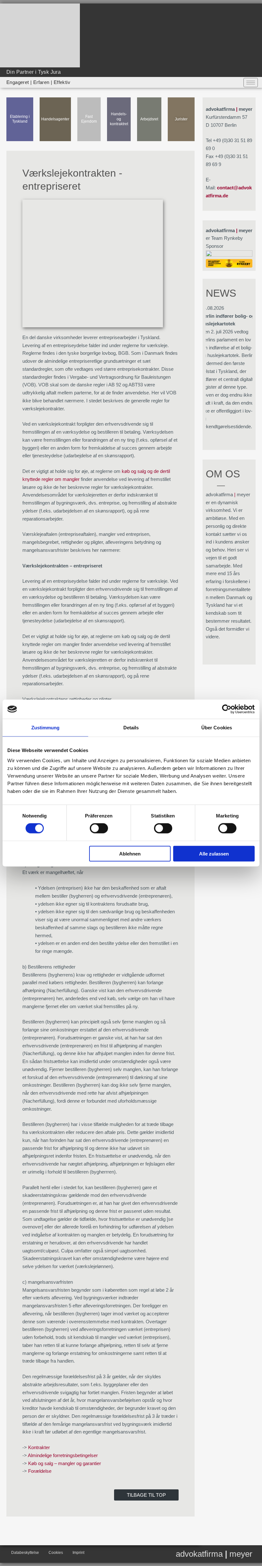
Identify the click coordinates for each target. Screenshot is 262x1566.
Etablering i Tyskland (20, 119)
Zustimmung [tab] (45, 727)
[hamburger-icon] (250, 82)
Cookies (56, 1552)
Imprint (78, 1552)
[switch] (99, 828)
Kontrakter (39, 1447)
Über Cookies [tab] (216, 727)
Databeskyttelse (25, 1552)
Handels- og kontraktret (119, 119)
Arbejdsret (149, 119)
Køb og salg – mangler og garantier (64, 1463)
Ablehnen (130, 853)
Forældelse (39, 1471)
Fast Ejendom (89, 119)
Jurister (181, 119)
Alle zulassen (214, 853)
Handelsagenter (55, 119)
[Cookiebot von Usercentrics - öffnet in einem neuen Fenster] (227, 709)
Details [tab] (131, 727)
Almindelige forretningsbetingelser (63, 1455)
